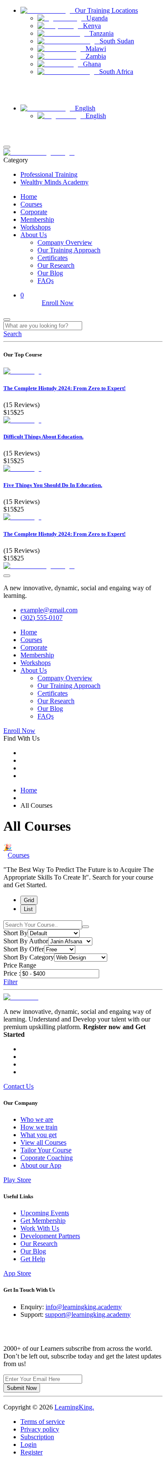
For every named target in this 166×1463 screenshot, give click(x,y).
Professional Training (48, 174)
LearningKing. (74, 1407)
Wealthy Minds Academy (54, 182)
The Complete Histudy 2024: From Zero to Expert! (64, 388)
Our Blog (50, 273)
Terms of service (42, 1421)
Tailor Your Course (46, 1150)
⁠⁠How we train (38, 1127)
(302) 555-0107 (41, 617)
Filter (10, 981)
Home (28, 196)
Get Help (32, 1258)
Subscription (37, 1436)
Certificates (52, 257)
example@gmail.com (48, 610)
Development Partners (50, 1235)
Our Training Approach (68, 250)
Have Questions (22, 86)
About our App (40, 1165)
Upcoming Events (44, 1213)
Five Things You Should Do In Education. (52, 485)
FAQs (45, 280)
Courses (31, 204)
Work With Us (39, 1228)
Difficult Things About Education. (43, 436)
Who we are (36, 1119)
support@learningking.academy (88, 1314)
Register (13, 137)
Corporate (33, 211)
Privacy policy (39, 1429)
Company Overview (64, 242)
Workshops (35, 227)
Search (12, 333)
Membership (37, 219)
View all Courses (43, 1142)
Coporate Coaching (46, 1157)
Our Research (55, 265)
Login (10, 130)
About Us (33, 234)
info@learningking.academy (84, 1306)
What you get (38, 1134)
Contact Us (16, 94)
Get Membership (43, 1220)
